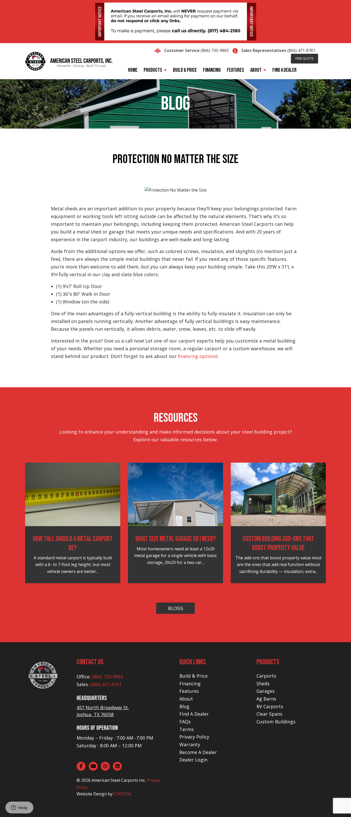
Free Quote (304, 58)
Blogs (175, 608)
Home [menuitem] (132, 70)
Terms (186, 729)
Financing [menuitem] (212, 70)
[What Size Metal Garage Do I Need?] (175, 494)
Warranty (189, 744)
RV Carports (269, 706)
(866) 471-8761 (301, 50)
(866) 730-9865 (215, 50)
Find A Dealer (194, 714)
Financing (190, 683)
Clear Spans (269, 714)
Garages (265, 691)
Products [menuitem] (153, 70)
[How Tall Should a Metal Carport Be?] (72, 494)
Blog (184, 706)
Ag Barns (266, 699)
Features (189, 691)
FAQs (185, 722)
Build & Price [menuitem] (185, 70)
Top (338, 804)
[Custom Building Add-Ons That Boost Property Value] (278, 494)
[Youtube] (93, 766)
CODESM (122, 794)
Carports (266, 676)
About (186, 699)
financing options (197, 356)
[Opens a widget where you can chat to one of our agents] (19, 808)
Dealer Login (193, 760)
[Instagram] (105, 766)
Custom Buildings (275, 722)
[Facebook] (81, 766)
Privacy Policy (194, 737)
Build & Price (193, 676)
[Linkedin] (117, 766)
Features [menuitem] (235, 70)
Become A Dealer (198, 752)
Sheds (263, 683)
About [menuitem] (256, 70)
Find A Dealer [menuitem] (284, 70)
